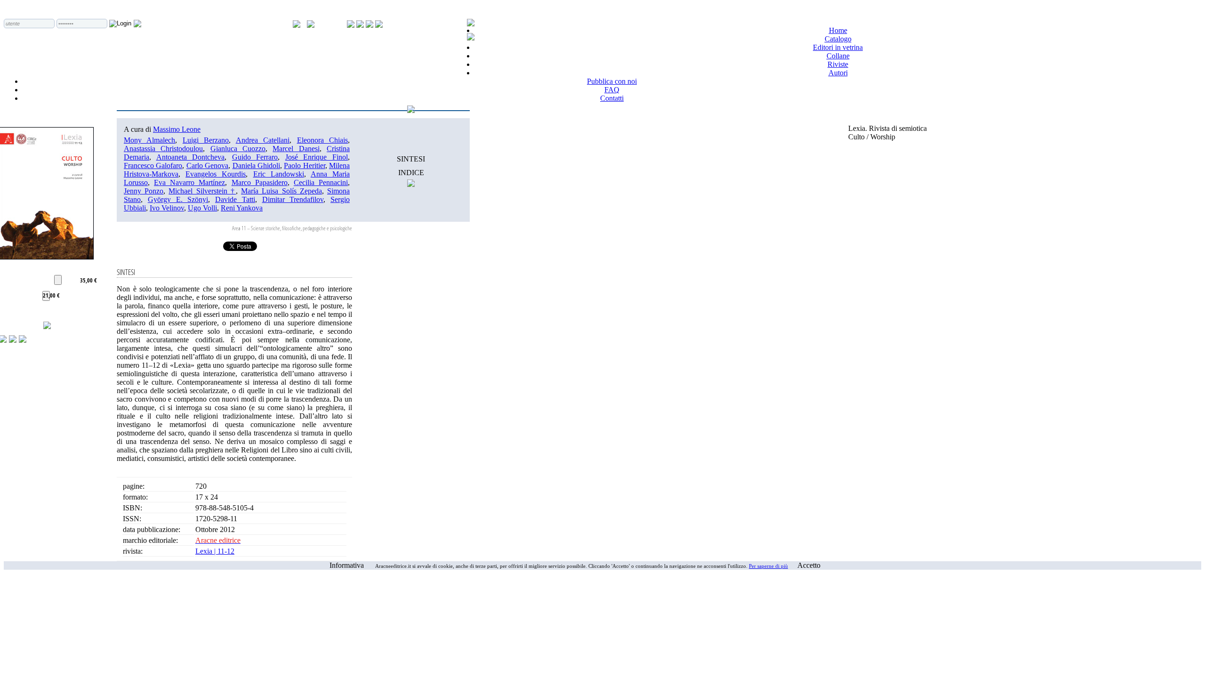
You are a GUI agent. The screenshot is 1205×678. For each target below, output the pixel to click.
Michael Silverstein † (202, 191)
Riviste (837, 64)
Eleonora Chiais (322, 140)
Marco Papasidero (260, 182)
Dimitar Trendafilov (293, 199)
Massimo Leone (177, 129)
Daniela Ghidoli (256, 165)
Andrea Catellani (262, 140)
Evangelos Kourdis (215, 174)
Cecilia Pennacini (321, 182)
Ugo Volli (202, 208)
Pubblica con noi (612, 81)
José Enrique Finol (316, 157)
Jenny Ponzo (143, 191)
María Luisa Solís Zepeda (281, 191)
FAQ (611, 90)
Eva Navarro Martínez (189, 182)
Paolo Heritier (304, 165)
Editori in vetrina (838, 47)
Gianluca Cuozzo (237, 149)
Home (838, 30)
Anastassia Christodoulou (163, 149)
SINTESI (411, 159)
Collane (838, 56)
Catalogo (838, 39)
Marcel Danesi (296, 149)
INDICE (411, 173)
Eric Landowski (278, 174)
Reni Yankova (242, 208)
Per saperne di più (768, 566)
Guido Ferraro (255, 157)
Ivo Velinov (167, 208)
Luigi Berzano (206, 140)
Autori (838, 73)
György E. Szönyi (178, 199)
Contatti (612, 98)
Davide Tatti (235, 199)
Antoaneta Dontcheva (190, 157)
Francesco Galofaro (153, 165)
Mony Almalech (149, 140)
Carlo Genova (207, 165)
